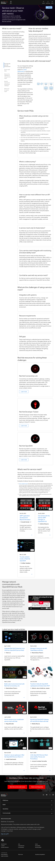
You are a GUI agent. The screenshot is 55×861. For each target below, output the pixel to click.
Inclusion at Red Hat (4, 847)
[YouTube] (46, 795)
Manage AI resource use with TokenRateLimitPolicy (38, 649)
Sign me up (4, 834)
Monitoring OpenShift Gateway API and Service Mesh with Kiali (39, 720)
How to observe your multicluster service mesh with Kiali (14, 720)
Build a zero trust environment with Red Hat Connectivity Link (14, 685)
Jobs (19, 844)
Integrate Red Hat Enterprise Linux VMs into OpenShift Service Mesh (14, 649)
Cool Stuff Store (21, 847)
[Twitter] (50, 795)
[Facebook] (53, 795)
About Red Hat (3, 844)
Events (36, 844)
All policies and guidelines (40, 854)
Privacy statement (4, 854)
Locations (3, 845)
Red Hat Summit (38, 847)
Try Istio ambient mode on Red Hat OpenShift (25, 559)
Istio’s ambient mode (23, 483)
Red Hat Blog (37, 845)
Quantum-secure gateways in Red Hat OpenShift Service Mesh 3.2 (14, 756)
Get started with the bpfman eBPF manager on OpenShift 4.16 (44, 518)
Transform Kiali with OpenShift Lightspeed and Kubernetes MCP (40, 685)
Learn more (24, 391)
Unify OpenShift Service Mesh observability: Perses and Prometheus (39, 757)
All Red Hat (48, 3)
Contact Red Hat (21, 845)
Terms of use (20, 854)
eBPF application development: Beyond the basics (25, 517)
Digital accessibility (4, 856)
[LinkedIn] (43, 795)
